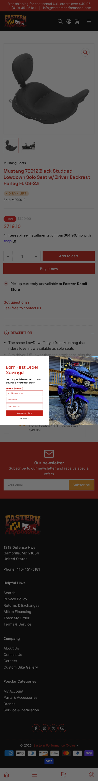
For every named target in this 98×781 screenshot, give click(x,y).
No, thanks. (24, 418)
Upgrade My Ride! (24, 413)
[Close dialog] (95, 358)
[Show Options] (41, 393)
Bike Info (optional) (14, 388)
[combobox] (24, 393)
